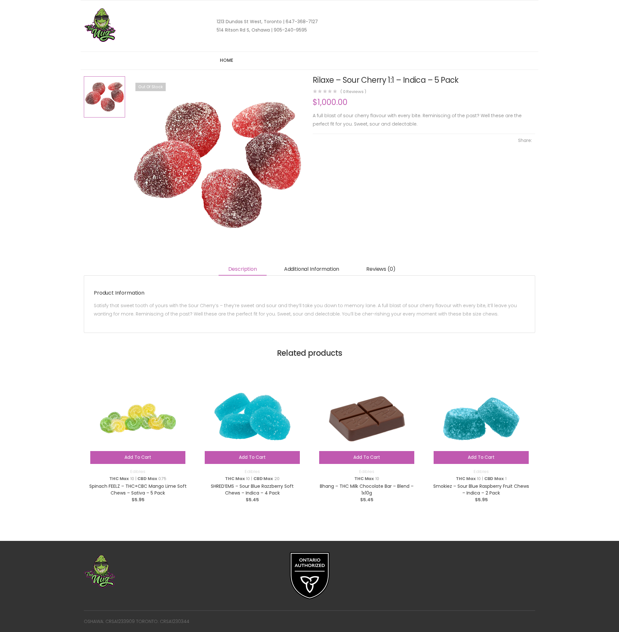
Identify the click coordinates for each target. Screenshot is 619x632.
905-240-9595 (289, 30)
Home (226, 60)
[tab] (243, 270)
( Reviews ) (353, 92)
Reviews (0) (380, 269)
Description (242, 269)
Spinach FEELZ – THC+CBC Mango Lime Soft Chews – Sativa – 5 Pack (138, 489)
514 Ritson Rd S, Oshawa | (244, 30)
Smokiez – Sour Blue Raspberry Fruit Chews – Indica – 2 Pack (481, 489)
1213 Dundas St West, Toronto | (250, 21)
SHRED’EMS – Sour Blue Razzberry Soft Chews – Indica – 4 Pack (252, 489)
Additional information (311, 269)
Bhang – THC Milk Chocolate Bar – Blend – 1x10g (367, 489)
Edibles (137, 471)
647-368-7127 (301, 21)
